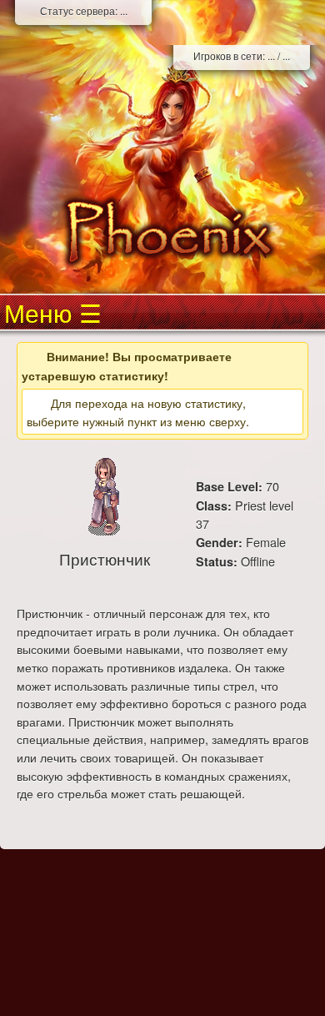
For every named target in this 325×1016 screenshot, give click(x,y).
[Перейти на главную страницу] (162, 231)
